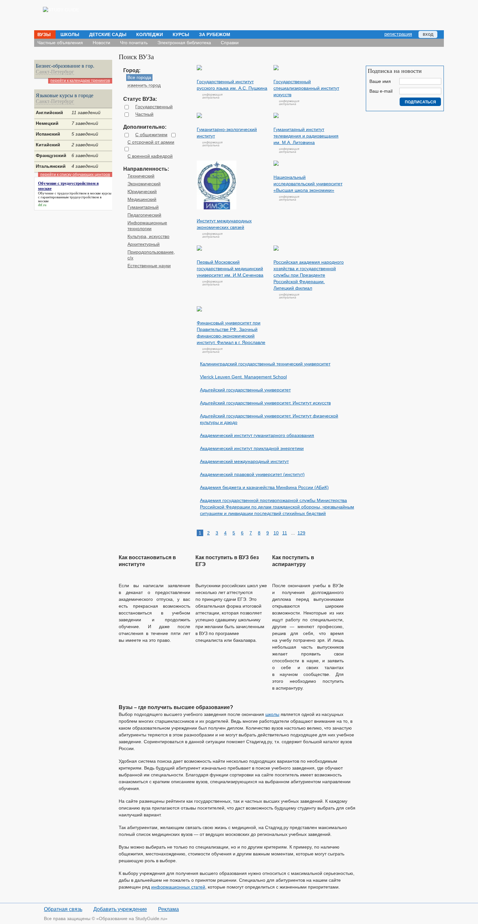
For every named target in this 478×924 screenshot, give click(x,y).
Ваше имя (380, 81)
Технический (140, 175)
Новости (101, 42)
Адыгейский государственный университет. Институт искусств (265, 402)
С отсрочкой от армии (150, 142)
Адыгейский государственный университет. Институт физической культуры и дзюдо (269, 419)
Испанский (48, 134)
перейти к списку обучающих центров (75, 174)
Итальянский (51, 166)
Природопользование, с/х (151, 254)
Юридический (142, 191)
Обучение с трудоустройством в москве (69, 193)
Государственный (154, 106)
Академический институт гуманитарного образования (257, 435)
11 (284, 532)
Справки (230, 42)
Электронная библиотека (184, 42)
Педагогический (144, 215)
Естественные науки (149, 265)
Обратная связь (63, 909)
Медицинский (141, 199)
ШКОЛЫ (69, 34)
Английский (49, 112)
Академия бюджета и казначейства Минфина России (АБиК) (264, 487)
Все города (139, 77)
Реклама (168, 909)
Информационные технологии (147, 225)
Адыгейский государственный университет (245, 389)
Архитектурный (143, 244)
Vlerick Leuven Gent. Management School (243, 376)
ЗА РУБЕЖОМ (214, 34)
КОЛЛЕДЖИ (149, 34)
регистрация (398, 34)
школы (272, 714)
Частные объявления (60, 42)
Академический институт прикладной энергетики (252, 448)
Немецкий (47, 123)
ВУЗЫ (44, 34)
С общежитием (151, 134)
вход (428, 34)
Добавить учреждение (120, 909)
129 (301, 532)
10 (276, 532)
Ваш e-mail (380, 91)
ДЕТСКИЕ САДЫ (107, 34)
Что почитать (134, 42)
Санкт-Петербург (55, 71)
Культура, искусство (148, 236)
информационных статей (178, 887)
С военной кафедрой (150, 156)
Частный (144, 114)
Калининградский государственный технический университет (265, 363)
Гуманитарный (143, 207)
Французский (51, 155)
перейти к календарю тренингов (80, 80)
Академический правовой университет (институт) (252, 474)
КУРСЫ (181, 34)
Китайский (48, 144)
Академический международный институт (244, 461)
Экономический (144, 183)
